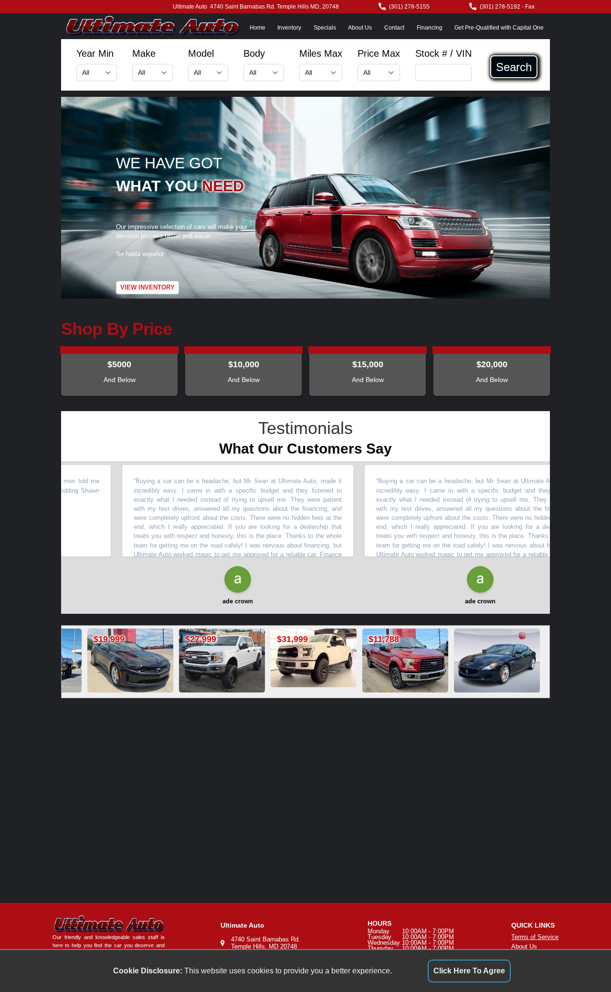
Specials (325, 27)
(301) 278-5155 (409, 6)
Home (257, 27)
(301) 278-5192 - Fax (507, 6)
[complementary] (582, 963)
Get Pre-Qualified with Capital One (499, 27)
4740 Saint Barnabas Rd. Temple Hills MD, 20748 (274, 6)
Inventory (289, 27)
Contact (394, 27)
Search (514, 66)
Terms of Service (534, 936)
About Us (360, 27)
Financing (429, 27)
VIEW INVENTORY (147, 287)
